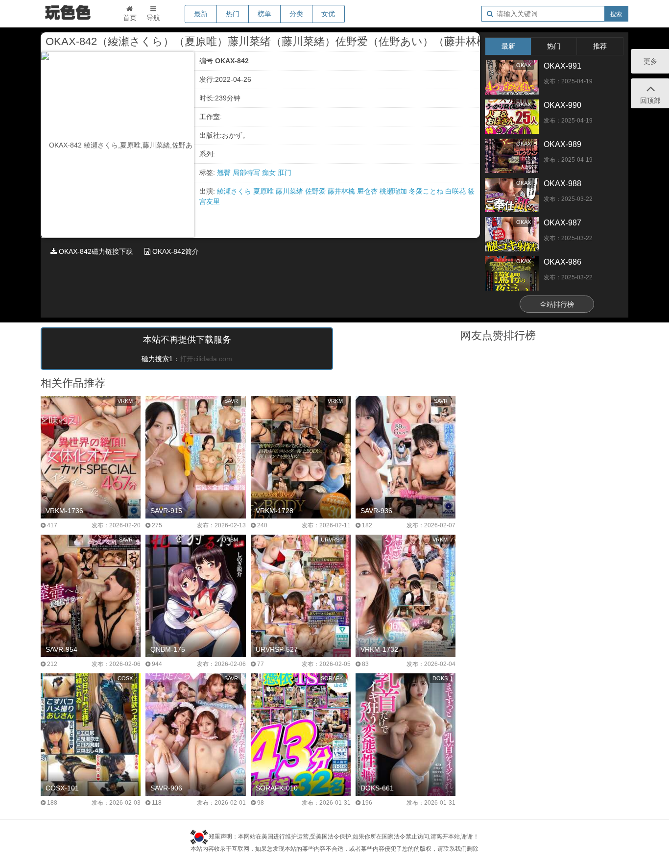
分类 (296, 14)
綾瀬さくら (235, 191)
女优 (328, 14)
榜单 (264, 14)
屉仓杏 (368, 191)
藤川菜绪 (290, 191)
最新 (201, 14)
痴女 (270, 172)
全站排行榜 (557, 304)
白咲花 (456, 191)
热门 (232, 14)
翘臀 (225, 172)
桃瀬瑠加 (394, 191)
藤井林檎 (342, 191)
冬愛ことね (427, 191)
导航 (153, 18)
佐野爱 (316, 191)
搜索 (616, 14)
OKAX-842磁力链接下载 (95, 251)
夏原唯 (264, 191)
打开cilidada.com (206, 359)
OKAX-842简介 (174, 251)
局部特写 (247, 172)
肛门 (284, 172)
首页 (130, 18)
